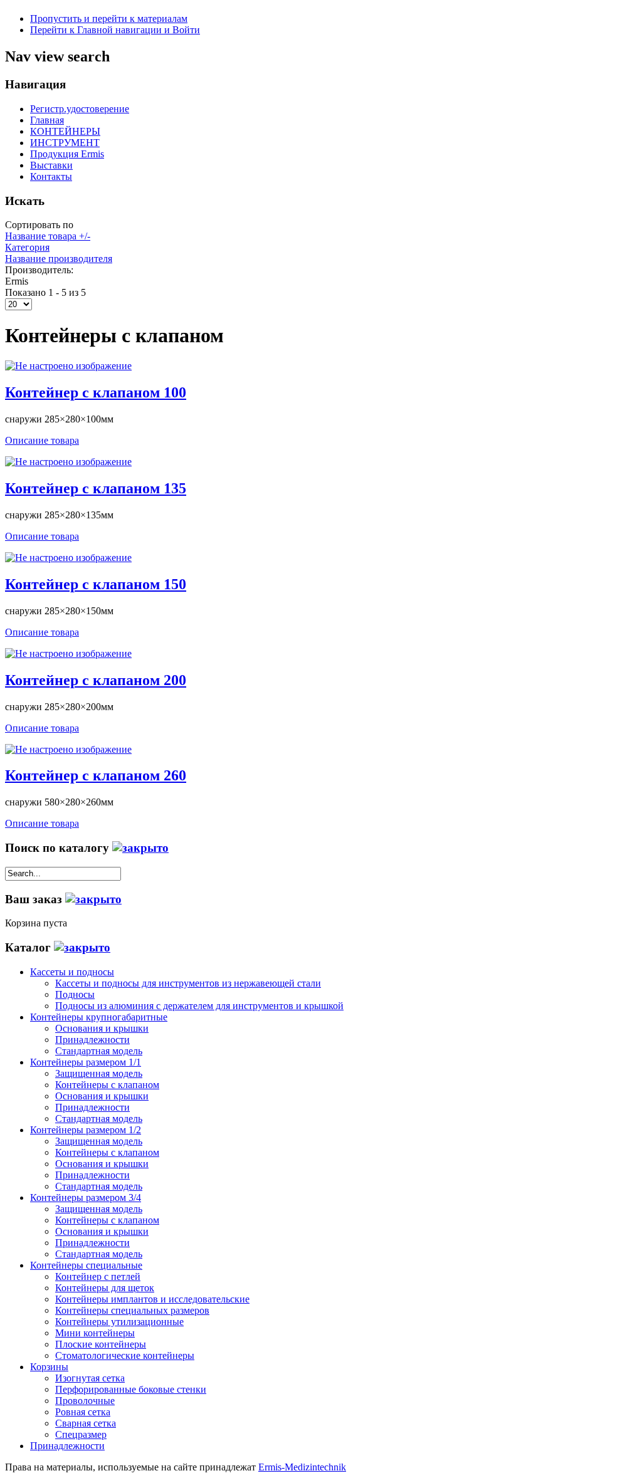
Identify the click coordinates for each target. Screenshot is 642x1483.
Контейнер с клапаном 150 (95, 584)
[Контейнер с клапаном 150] (68, 557)
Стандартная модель (98, 1050)
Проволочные (85, 1400)
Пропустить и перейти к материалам (108, 18)
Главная (47, 120)
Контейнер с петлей (97, 1276)
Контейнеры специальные (86, 1265)
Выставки (51, 165)
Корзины (49, 1366)
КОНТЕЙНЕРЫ (65, 131)
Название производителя (58, 258)
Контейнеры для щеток (104, 1287)
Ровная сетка (82, 1412)
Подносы (75, 994)
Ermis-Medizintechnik (302, 1467)
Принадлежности (92, 1039)
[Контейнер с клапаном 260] (68, 749)
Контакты (51, 176)
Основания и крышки (102, 1028)
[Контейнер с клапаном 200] (68, 653)
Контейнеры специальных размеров (132, 1310)
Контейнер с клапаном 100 (95, 392)
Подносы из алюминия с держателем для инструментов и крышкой (199, 1005)
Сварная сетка (85, 1423)
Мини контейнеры (95, 1333)
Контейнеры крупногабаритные (98, 1017)
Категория (27, 247)
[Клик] (140, 847)
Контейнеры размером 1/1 (85, 1062)
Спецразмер (81, 1434)
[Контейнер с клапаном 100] (68, 365)
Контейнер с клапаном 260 (95, 775)
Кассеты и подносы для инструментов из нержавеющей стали (188, 983)
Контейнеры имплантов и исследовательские (152, 1299)
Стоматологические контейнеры (124, 1355)
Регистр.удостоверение (79, 108)
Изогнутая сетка (90, 1378)
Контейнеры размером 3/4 (85, 1197)
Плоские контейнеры (100, 1344)
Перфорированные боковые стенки (130, 1389)
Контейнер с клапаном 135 (95, 488)
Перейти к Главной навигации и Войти (115, 29)
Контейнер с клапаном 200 (95, 680)
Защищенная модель (98, 1073)
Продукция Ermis (67, 154)
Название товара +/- (47, 236)
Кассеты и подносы (72, 972)
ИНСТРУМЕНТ (65, 142)
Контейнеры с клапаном (107, 1084)
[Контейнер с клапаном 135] (68, 461)
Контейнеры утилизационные (119, 1321)
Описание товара (42, 440)
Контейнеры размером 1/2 (85, 1129)
